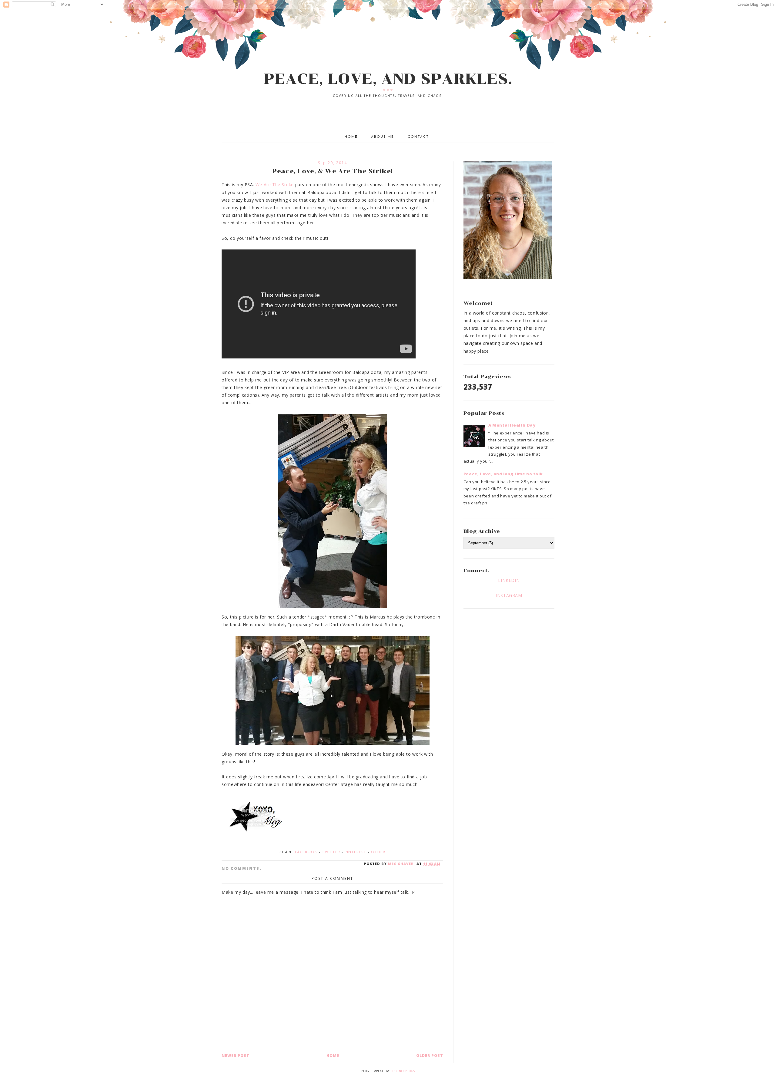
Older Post (429, 1055)
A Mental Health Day (511, 425)
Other (378, 852)
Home (351, 137)
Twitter (331, 852)
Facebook (306, 852)
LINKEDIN (509, 580)
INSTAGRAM (509, 595)
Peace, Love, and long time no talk (503, 474)
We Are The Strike (275, 184)
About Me (382, 137)
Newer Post (235, 1055)
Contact (418, 137)
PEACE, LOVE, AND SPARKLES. (388, 78)
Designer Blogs (402, 1071)
